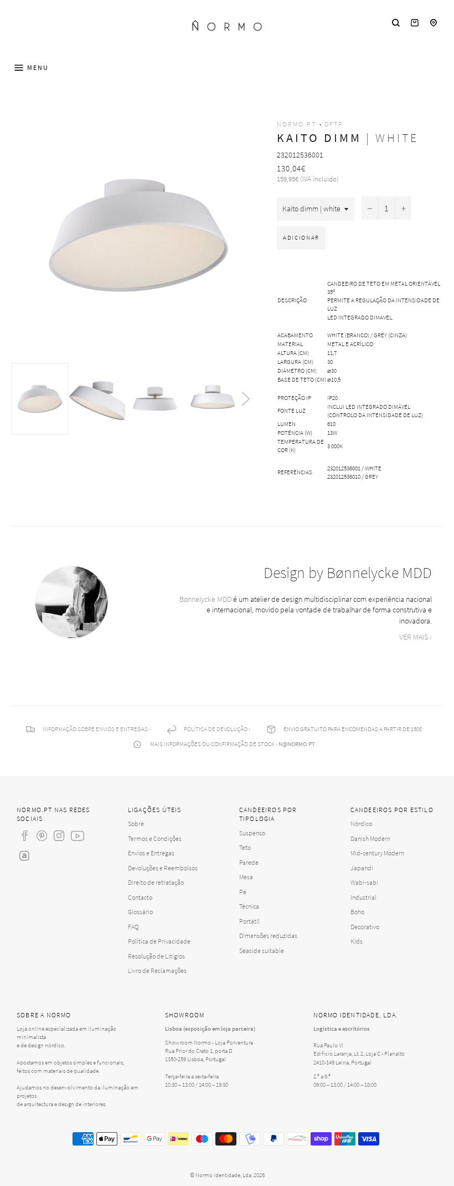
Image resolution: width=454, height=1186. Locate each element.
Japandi (361, 868)
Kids (356, 941)
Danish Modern (370, 838)
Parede (249, 862)
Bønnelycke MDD (205, 599)
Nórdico (361, 823)
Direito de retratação (156, 882)
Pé (242, 892)
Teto (245, 847)
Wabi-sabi (364, 882)
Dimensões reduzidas (268, 935)
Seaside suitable (261, 950)
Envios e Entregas (151, 853)
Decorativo (364, 927)
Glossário (140, 912)
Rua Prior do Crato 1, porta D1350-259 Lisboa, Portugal (199, 1055)
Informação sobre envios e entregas (95, 729)
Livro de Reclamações (157, 970)
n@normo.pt (296, 744)
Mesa (246, 877)
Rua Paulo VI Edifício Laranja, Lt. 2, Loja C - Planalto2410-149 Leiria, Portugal (359, 1053)
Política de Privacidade (159, 941)
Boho (357, 912)
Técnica (249, 906)
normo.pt (296, 124)
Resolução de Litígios (156, 956)
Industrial (363, 897)
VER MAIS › (415, 637)
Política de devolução (215, 729)
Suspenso (252, 833)
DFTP (333, 124)
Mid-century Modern (377, 853)
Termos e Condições (155, 838)
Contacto (140, 897)
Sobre (136, 823)
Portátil (249, 921)
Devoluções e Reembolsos (163, 868)
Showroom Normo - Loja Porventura (209, 1042)
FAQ (133, 927)
